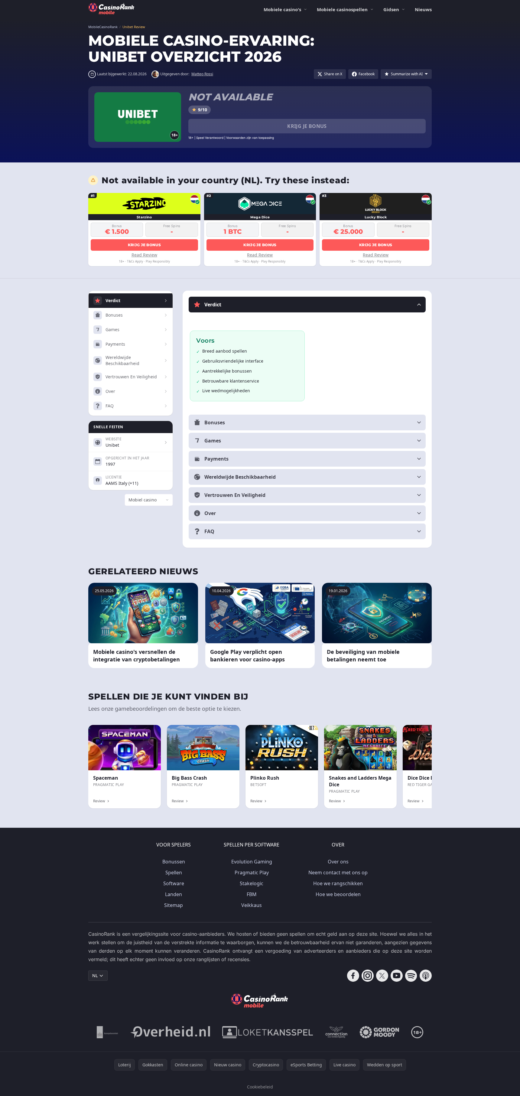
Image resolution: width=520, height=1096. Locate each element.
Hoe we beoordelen (338, 894)
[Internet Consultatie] (170, 1032)
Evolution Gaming (251, 861)
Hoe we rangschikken (338, 883)
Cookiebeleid (260, 1087)
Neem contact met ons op (338, 872)
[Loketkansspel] (267, 1032)
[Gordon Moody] (379, 1032)
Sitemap (173, 905)
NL (95, 975)
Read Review (144, 255)
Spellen (173, 872)
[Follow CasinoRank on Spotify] (411, 976)
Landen (173, 894)
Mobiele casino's (282, 9)
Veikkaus (251, 905)
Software (173, 883)
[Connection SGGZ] (336, 1032)
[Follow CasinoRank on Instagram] (368, 976)
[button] (307, 304)
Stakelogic (251, 883)
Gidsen (391, 9)
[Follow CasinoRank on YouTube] (397, 976)
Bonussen (173, 861)
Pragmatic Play (252, 872)
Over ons (338, 861)
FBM (252, 894)
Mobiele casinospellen (342, 9)
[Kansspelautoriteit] (107, 1032)
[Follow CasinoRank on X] (382, 976)
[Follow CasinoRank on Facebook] (353, 976)
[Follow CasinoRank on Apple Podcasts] (426, 976)
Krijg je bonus (307, 126)
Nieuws (423, 9)
